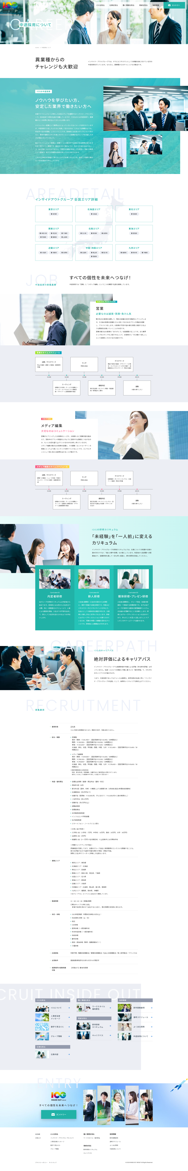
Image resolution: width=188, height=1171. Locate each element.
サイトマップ (52, 1162)
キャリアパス (88, 1153)
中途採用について (115, 1149)
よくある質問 (114, 1145)
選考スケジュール (115, 1141)
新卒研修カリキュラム (90, 1149)
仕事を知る (113, 5)
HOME (37, 47)
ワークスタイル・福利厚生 (92, 1138)
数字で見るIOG (55, 1145)
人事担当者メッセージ (57, 1141)
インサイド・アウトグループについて (62, 1138)
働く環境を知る (128, 5)
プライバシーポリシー (41, 1162)
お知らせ (38, 1138)
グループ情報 (55, 1149)
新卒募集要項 (114, 1138)
